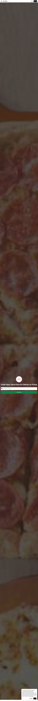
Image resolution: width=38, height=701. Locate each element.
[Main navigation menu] (1, 1)
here (32, 696)
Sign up (35, 1)
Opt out (31, 698)
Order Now (19, 392)
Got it (35, 698)
